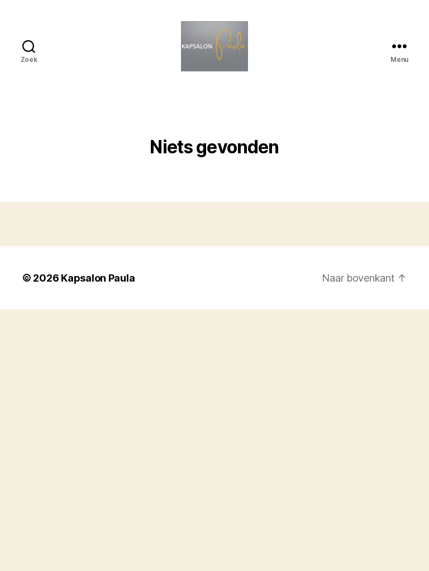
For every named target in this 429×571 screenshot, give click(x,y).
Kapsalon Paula (98, 278)
